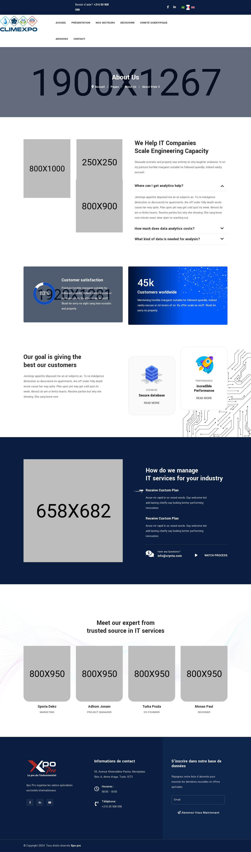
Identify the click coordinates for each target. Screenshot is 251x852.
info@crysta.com (170, 556)
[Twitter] (35, 688)
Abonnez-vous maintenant (200, 813)
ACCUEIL (61, 22)
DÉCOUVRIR (127, 22)
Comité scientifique (153, 22)
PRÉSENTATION (80, 22)
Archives (62, 39)
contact (79, 39)
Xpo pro (76, 846)
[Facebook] (35, 698)
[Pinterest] (35, 679)
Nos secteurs (105, 22)
